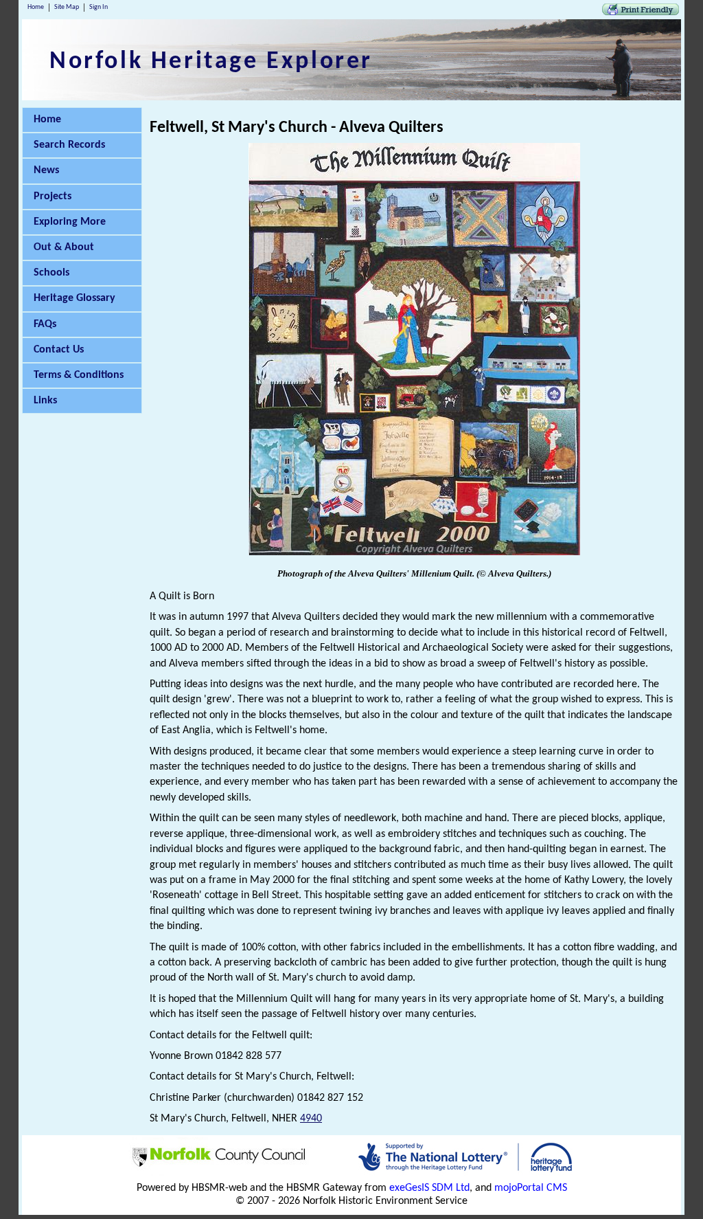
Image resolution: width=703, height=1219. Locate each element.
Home (35, 7)
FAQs (45, 324)
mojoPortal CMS (530, 1188)
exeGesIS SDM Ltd (429, 1188)
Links (45, 400)
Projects (52, 196)
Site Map (66, 7)
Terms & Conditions (79, 375)
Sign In (98, 7)
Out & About (64, 247)
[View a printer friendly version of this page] (640, 12)
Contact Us (59, 349)
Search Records (69, 144)
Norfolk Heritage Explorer (211, 61)
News (46, 170)
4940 (311, 1118)
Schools (51, 272)
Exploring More (70, 221)
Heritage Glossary (74, 298)
